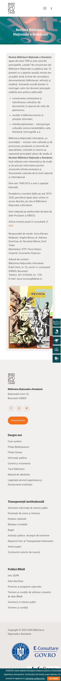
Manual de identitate (19, 474)
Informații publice (17, 457)
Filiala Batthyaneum (18, 447)
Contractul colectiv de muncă (24, 552)
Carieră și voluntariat (19, 463)
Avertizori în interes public (22, 602)
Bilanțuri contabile (17, 524)
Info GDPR (13, 575)
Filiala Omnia (15, 452)
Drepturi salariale (17, 518)
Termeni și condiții (18, 607)
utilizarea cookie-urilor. (35, 678)
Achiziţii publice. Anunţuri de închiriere (28, 535)
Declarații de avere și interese (24, 513)
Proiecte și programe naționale (24, 586)
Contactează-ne (18, 420)
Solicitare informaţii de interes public (28, 507)
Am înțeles (53, 678)
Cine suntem (14, 441)
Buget (11, 530)
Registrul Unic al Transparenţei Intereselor (30, 541)
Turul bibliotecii (16, 469)
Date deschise (15, 581)
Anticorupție (14, 546)
